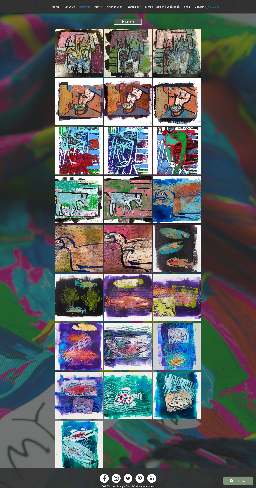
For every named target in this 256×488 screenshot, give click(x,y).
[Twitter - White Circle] (128, 478)
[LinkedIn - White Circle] (151, 478)
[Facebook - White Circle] (104, 478)
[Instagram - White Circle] (116, 478)
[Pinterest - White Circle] (139, 478)
